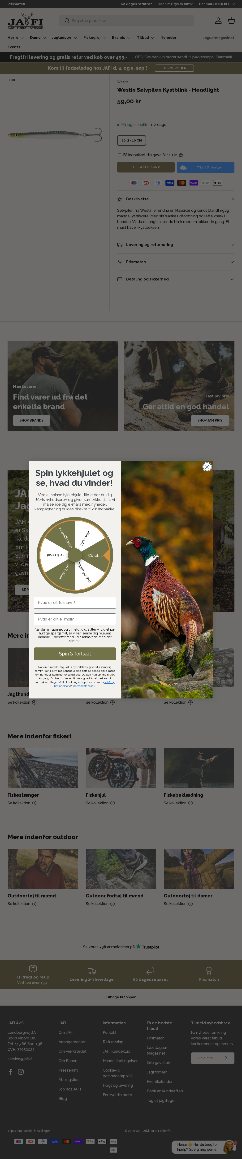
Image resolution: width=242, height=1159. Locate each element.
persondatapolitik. (84, 686)
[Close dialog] (207, 467)
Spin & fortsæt (75, 654)
